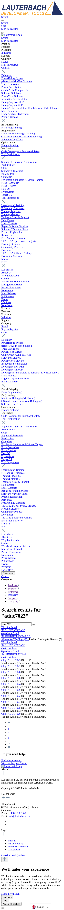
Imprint (11, 840)
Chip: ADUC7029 (11, 690)
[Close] (2, 908)
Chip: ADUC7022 (11, 695)
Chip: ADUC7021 (11, 666)
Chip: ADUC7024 (11, 684)
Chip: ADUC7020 (11, 713)
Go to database (9, 648)
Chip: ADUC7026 (11, 672)
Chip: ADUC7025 (11, 707)
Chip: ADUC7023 (11, 660)
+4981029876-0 (17, 813)
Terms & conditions (18, 846)
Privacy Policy (15, 843)
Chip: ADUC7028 (11, 678)
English (40, 907)
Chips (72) (23, 639)
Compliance (14, 849)
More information (10, 893)
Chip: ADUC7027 (11, 701)
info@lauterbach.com (20, 816)
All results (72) (9, 639)
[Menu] (2, 20)
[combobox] (40, 907)
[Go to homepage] (32, 14)
